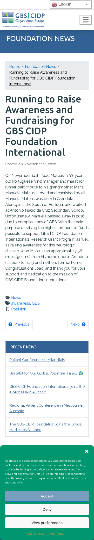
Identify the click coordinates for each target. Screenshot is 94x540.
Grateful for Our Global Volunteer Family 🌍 (46, 373)
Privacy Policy (56, 533)
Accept (47, 496)
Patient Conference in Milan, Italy (37, 360)
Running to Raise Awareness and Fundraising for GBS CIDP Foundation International (42, 78)
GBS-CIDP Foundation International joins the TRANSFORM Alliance (47, 389)
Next (76, 324)
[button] (86, 451)
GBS (36, 303)
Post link (18, 309)
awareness (20, 303)
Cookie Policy (35, 533)
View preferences (47, 523)
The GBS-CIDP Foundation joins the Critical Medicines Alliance (45, 427)
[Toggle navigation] (86, 20)
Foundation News (40, 66)
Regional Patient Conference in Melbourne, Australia (46, 408)
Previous (20, 324)
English (64, 4)
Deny (47, 509)
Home (14, 66)
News (16, 297)
